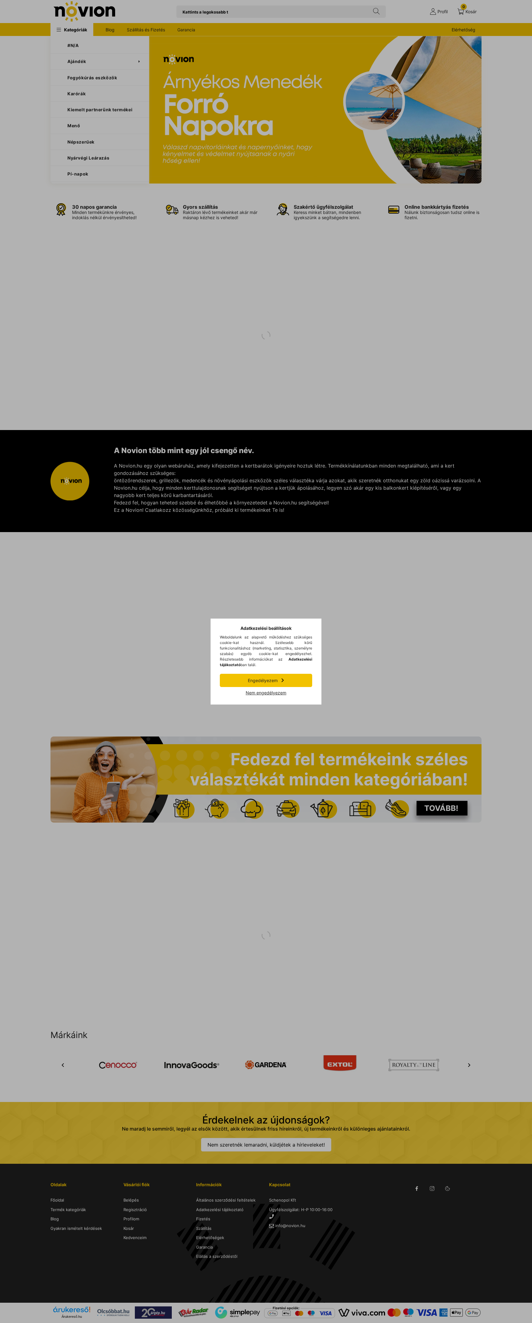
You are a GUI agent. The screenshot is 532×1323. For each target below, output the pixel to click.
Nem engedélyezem (266, 692)
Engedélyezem (263, 680)
